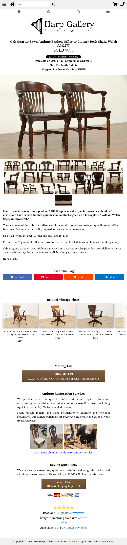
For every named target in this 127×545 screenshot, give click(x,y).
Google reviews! (76, 528)
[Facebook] (19, 12)
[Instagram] (78, 12)
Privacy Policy (106, 541)
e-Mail (111, 277)
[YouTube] (108, 12)
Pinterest (49, 277)
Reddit (80, 277)
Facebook (19, 277)
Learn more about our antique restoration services (63, 452)
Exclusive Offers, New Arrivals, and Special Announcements (63, 376)
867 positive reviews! (70, 513)
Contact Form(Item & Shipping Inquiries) (63, 484)
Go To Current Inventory (65, 56)
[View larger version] (63, 116)
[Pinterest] (49, 12)
